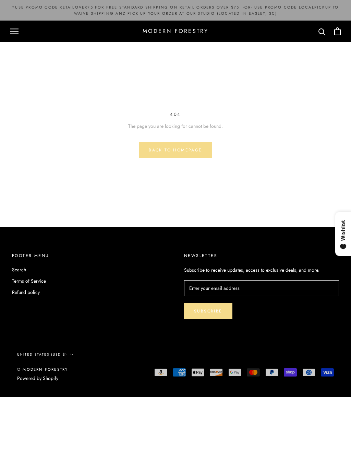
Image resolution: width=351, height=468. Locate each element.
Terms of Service (29, 281)
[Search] (322, 31)
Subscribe (208, 311)
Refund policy (26, 292)
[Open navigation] (14, 31)
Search (19, 269)
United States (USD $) (42, 354)
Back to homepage (175, 150)
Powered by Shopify (37, 378)
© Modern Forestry (42, 369)
